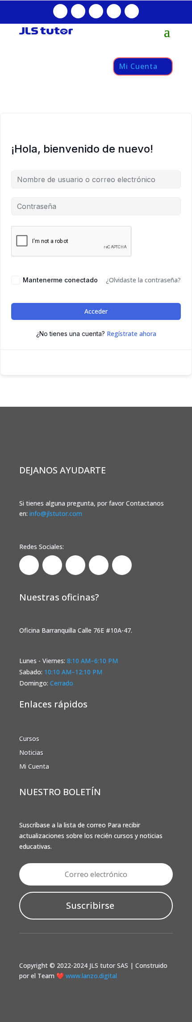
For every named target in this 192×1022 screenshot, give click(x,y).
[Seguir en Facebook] (60, 11)
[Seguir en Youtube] (132, 11)
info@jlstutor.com (55, 513)
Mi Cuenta (138, 66)
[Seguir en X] (114, 11)
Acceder (96, 311)
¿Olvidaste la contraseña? (143, 280)
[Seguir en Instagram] (78, 11)
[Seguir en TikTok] (96, 11)
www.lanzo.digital (90, 975)
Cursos (29, 738)
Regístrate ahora (131, 333)
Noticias (31, 752)
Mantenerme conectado (60, 280)
